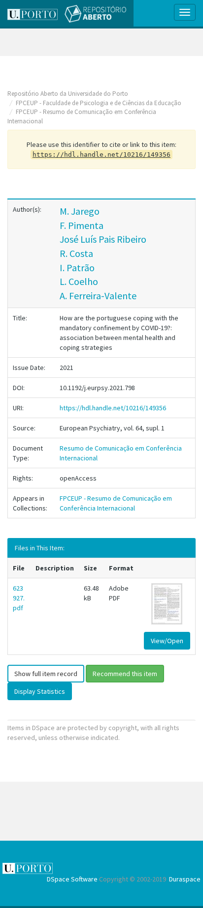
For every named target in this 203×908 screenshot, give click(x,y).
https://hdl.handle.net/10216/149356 (113, 407)
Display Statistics (39, 691)
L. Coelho (79, 281)
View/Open (167, 640)
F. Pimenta (81, 225)
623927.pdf (19, 598)
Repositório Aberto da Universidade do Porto (67, 93)
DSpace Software (72, 879)
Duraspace (185, 879)
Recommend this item (125, 673)
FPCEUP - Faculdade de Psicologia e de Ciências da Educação (98, 103)
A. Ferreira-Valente (98, 295)
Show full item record (45, 673)
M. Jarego (80, 211)
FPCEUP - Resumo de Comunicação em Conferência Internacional (116, 503)
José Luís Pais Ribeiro (103, 239)
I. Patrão (77, 267)
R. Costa (76, 253)
